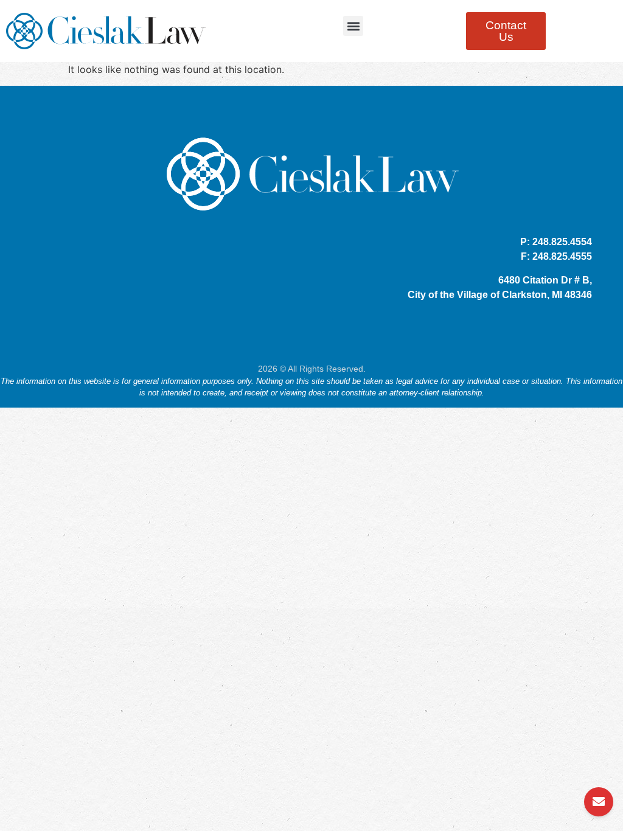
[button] (353, 26)
